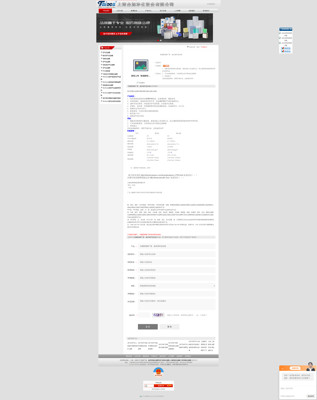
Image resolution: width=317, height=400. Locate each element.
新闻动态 (146, 356)
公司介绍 (137, 356)
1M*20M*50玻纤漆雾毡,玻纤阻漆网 (153, 346)
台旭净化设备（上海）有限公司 (130, 360)
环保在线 (158, 383)
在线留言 (180, 356)
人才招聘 (171, 356)
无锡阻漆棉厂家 (145, 234)
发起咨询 (311, 396)
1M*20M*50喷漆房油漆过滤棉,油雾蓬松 (173, 346)
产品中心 (154, 356)
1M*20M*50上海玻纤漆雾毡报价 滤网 (132, 346)
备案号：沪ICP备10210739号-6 (177, 364)
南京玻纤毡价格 (155, 234)
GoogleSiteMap (134, 364)
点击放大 (141, 83)
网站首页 (129, 356)
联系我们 (188, 356)
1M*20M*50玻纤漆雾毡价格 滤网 (142, 346)
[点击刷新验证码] (158, 315)
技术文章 (163, 356)
